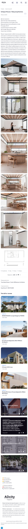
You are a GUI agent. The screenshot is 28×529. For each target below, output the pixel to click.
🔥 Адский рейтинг (6, 479)
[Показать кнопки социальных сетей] (12, 2)
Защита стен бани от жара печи (11, 443)
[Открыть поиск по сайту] (21, 2)
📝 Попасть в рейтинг (7, 485)
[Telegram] (2, 528)
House (15, 270)
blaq (10, 270)
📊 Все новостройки (7, 482)
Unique (20, 270)
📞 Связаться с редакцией (8, 488)
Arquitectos (4, 270)
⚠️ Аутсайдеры (5, 481)
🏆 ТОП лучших (6, 478)
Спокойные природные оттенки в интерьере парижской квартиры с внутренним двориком (12, 463)
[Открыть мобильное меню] (25, 2)
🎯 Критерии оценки (7, 487)
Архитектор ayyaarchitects (10, 405)
